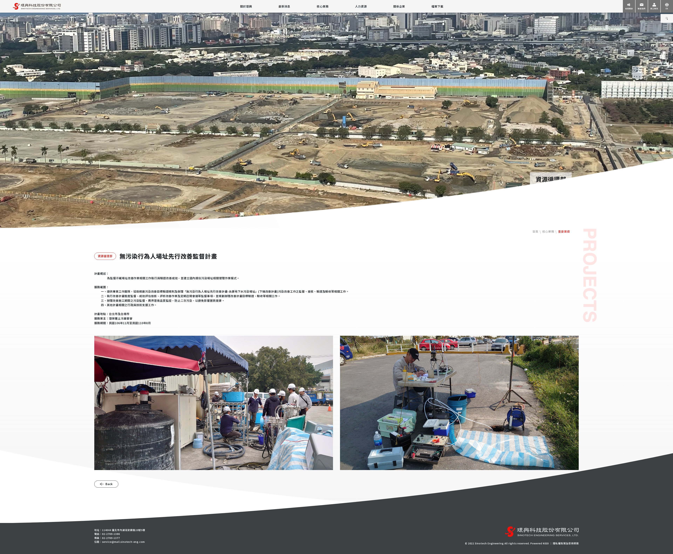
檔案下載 (437, 6)
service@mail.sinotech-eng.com (123, 541)
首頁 (535, 231)
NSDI (546, 543)
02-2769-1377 (111, 538)
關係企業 (399, 6)
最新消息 (284, 6)
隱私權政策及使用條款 (566, 543)
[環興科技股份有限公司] (30, 6)
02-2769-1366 (111, 534)
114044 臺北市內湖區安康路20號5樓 (123, 530)
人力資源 (361, 6)
